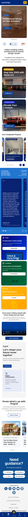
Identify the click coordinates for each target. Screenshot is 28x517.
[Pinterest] (14, 492)
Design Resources (13, 500)
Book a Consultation (14, 338)
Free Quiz (14, 297)
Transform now (9, 126)
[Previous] (23, 231)
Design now (8, 93)
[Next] (23, 165)
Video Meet (9, 472)
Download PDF (14, 248)
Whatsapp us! (20, 472)
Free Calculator (14, 273)
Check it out (7, 366)
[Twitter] (6, 488)
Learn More (7, 28)
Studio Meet (20, 476)
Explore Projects (14, 415)
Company (13, 504)
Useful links (13, 507)
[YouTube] (18, 488)
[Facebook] (14, 488)
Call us (9, 476)
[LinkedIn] (22, 488)
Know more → (8, 388)
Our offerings (13, 497)
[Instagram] (10, 488)
